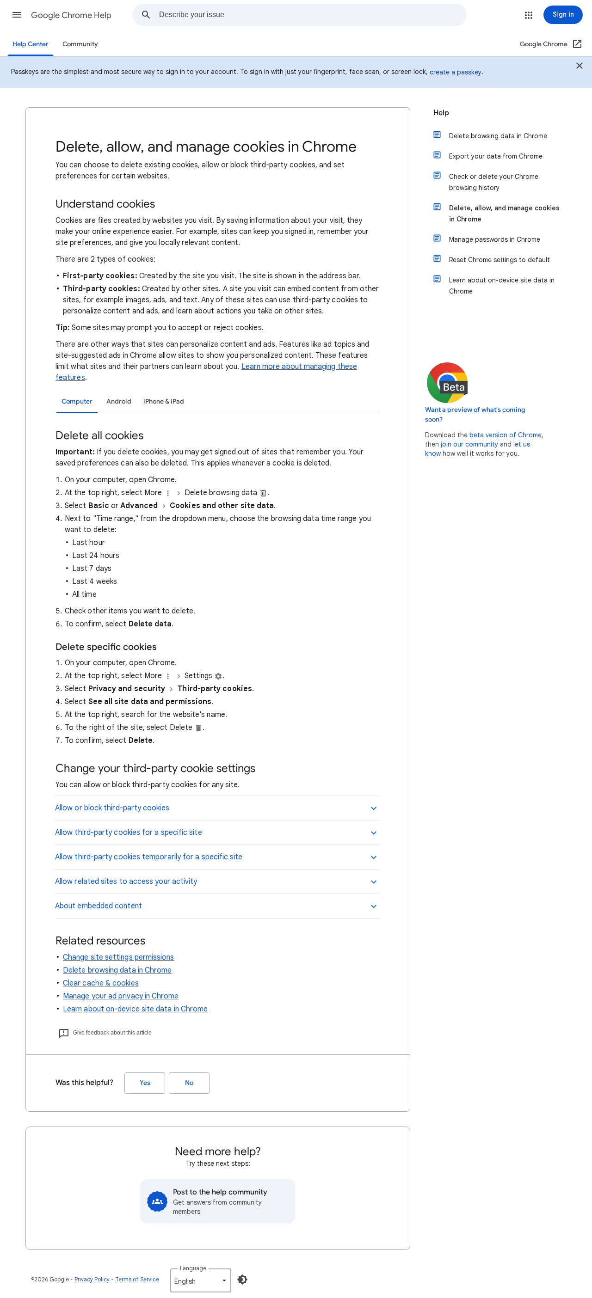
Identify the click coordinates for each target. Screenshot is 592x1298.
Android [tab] (118, 401)
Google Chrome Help (71, 15)
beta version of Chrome (505, 435)
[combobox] (312, 14)
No (189, 1083)
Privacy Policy (92, 1279)
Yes (145, 1083)
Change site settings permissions (118, 957)
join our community (469, 444)
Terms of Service (137, 1279)
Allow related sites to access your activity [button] (126, 881)
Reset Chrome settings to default (499, 260)
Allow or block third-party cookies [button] (112, 808)
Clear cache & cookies (101, 983)
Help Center (30, 44)
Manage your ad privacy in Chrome (121, 996)
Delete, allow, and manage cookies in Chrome (504, 213)
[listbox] (200, 1280)
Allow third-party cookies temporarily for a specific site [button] (149, 857)
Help (441, 112)
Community (80, 44)
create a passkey (455, 72)
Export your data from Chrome (496, 156)
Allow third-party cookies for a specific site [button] (128, 832)
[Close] (579, 67)
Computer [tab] (77, 401)
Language (193, 1268)
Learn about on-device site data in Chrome (135, 1009)
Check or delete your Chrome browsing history (493, 182)
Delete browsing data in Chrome (117, 970)
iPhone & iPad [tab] (163, 401)
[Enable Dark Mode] (242, 1279)
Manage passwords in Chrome (494, 239)
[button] (17, 15)
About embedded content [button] (98, 906)
